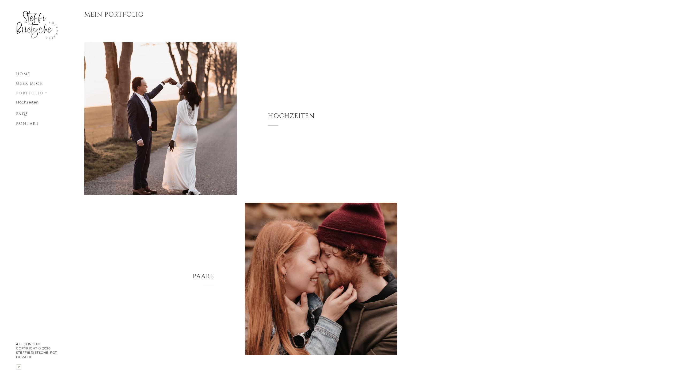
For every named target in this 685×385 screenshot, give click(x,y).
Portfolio (30, 93)
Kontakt (27, 123)
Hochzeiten (27, 102)
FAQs (22, 113)
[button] (46, 92)
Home (23, 73)
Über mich (29, 83)
